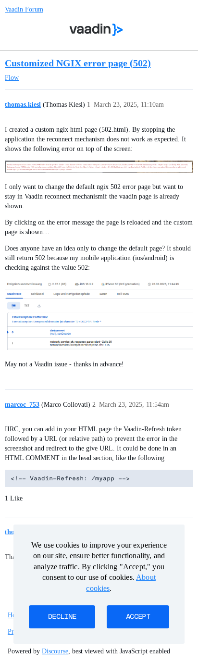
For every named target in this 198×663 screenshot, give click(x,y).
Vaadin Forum (24, 9)
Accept (138, 616)
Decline (62, 616)
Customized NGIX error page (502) (78, 63)
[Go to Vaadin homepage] (96, 30)
